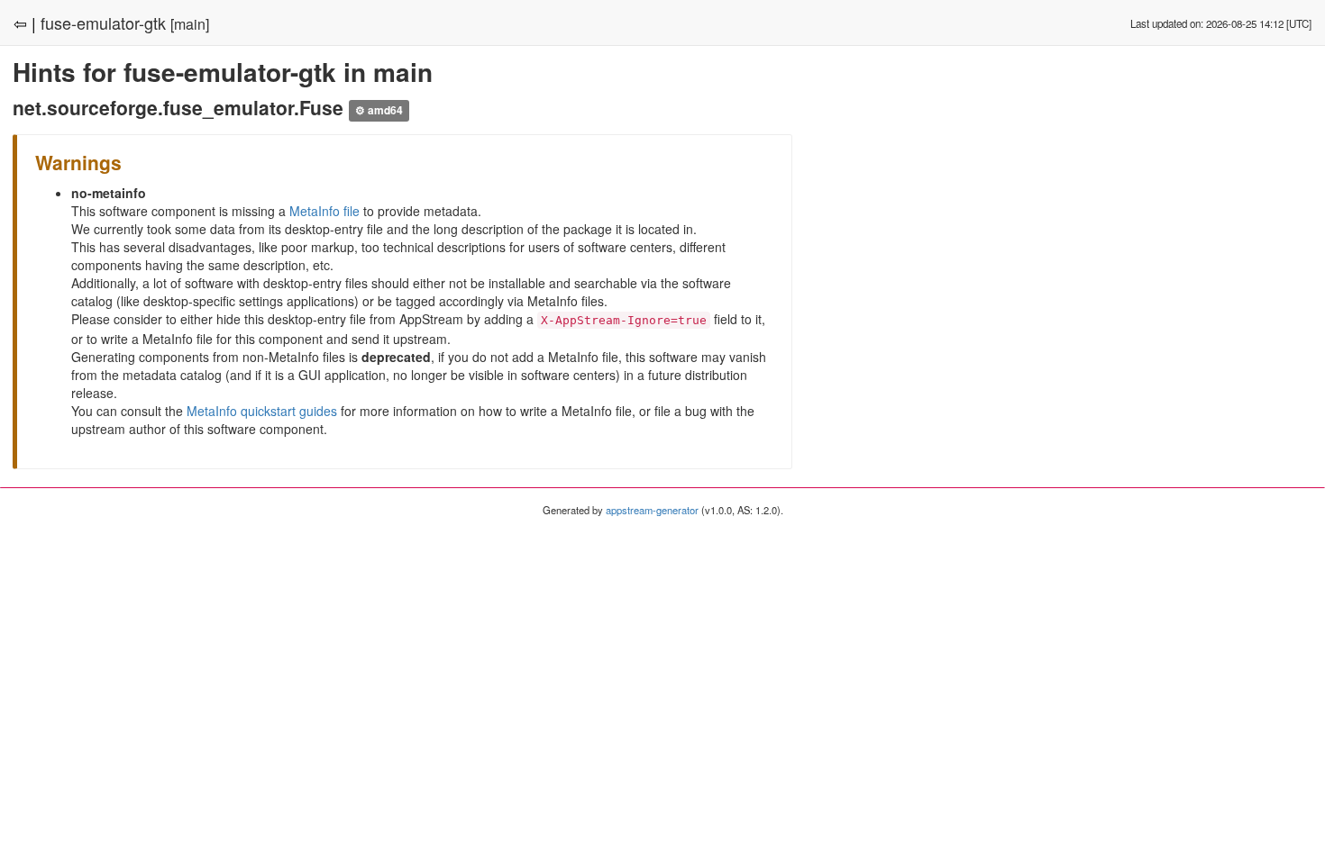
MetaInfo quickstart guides (262, 411)
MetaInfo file (324, 211)
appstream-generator (652, 510)
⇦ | (25, 22)
